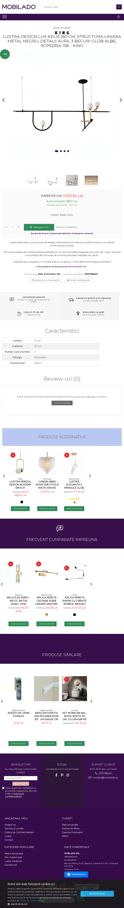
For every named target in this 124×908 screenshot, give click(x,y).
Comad (74, 710)
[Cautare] (119, 6)
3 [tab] (65, 151)
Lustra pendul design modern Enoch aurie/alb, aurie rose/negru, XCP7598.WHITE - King (20, 484)
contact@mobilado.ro (105, 777)
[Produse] (5, 17)
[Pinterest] (62, 775)
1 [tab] (56, 151)
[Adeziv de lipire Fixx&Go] (18, 688)
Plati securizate (70, 824)
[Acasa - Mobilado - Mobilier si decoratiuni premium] (19, 7)
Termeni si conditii (14, 828)
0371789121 (105, 773)
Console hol (11, 865)
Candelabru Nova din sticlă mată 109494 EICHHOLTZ (47, 484)
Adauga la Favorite (46, 280)
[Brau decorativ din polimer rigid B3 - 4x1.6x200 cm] (46, 688)
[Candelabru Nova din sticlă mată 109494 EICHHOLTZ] (47, 464)
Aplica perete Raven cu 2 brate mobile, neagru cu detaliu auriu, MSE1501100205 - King (74, 600)
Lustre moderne (13, 861)
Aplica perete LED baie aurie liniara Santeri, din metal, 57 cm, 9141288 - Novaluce (46, 600)
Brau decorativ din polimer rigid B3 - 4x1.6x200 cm (46, 716)
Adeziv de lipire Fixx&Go (19, 715)
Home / (57, 28)
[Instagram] (67, 775)
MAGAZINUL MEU (16, 818)
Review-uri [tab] (62, 379)
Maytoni (18, 595)
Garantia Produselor (72, 832)
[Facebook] (56, 775)
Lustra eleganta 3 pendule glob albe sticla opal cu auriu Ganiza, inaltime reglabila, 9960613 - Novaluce (74, 484)
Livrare (8, 836)
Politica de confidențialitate (32, 900)
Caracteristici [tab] (62, 331)
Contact (9, 840)
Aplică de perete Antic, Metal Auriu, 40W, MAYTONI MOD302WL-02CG (18, 600)
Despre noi (10, 824)
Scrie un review (62, 403)
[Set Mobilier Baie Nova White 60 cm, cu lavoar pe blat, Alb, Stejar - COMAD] (74, 688)
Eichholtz (47, 479)
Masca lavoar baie (14, 853)
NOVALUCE (74, 479)
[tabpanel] (62, 102)
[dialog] (62, 893)
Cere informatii (79, 280)
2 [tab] (61, 151)
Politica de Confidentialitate (19, 832)
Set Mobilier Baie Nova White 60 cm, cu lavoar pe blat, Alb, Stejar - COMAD (74, 716)
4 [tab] (68, 151)
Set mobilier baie (13, 857)
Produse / (66, 28)
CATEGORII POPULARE (19, 847)
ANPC (65, 836)
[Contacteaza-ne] (111, 17)
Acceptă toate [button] (97, 893)
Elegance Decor (18, 710)
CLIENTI (67, 818)
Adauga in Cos (41, 227)
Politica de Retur (71, 828)
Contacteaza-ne (78, 874)
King (20, 479)
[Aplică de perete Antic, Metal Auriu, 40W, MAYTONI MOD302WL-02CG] (18, 573)
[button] (42, 904)
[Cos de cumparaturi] (118, 17)
